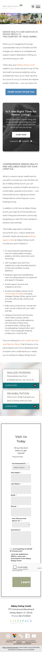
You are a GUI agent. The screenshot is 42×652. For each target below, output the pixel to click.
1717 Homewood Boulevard (21, 609)
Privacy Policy (30, 642)
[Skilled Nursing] (21, 378)
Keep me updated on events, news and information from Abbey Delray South (21, 557)
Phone (14, 506)
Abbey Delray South (26, 65)
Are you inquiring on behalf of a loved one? (21, 550)
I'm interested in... (20, 463)
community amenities (14, 294)
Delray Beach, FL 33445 (21, 613)
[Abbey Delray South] (12, 6)
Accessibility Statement (22, 643)
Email (14, 495)
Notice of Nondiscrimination (10, 647)
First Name (16, 473)
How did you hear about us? (19, 520)
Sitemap (19, 642)
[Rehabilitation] (21, 399)
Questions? (15, 530)
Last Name (16, 484)
